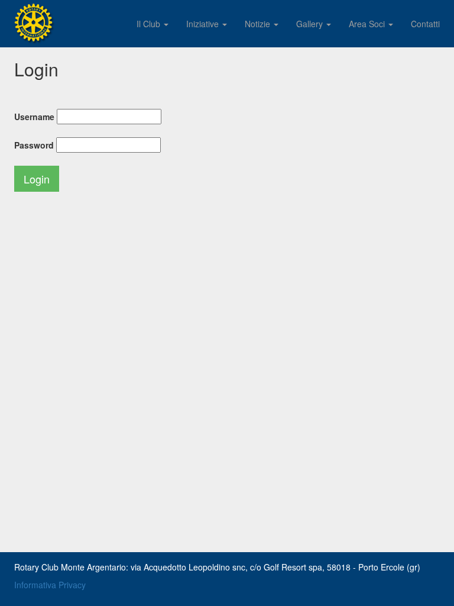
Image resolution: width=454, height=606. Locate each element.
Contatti (425, 24)
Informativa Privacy (50, 585)
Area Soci (368, 24)
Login (37, 178)
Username (34, 117)
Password (34, 145)
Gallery (310, 24)
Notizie (259, 24)
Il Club (150, 24)
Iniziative (203, 24)
